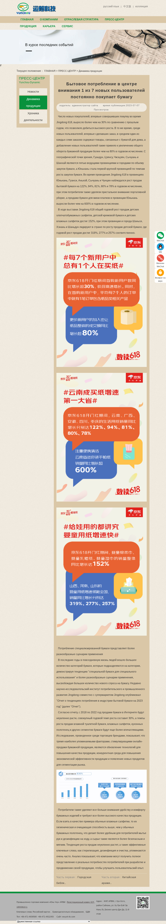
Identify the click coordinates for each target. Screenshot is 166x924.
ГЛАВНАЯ (27, 19)
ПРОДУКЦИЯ (28, 26)
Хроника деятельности (33, 117)
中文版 (127, 6)
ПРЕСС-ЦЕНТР (114, 19)
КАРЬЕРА (49, 26)
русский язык (111, 6)
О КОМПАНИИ (49, 19)
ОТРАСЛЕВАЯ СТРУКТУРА (81, 19)
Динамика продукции (90, 70)
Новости (33, 91)
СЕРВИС (67, 26)
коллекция (141, 6)
